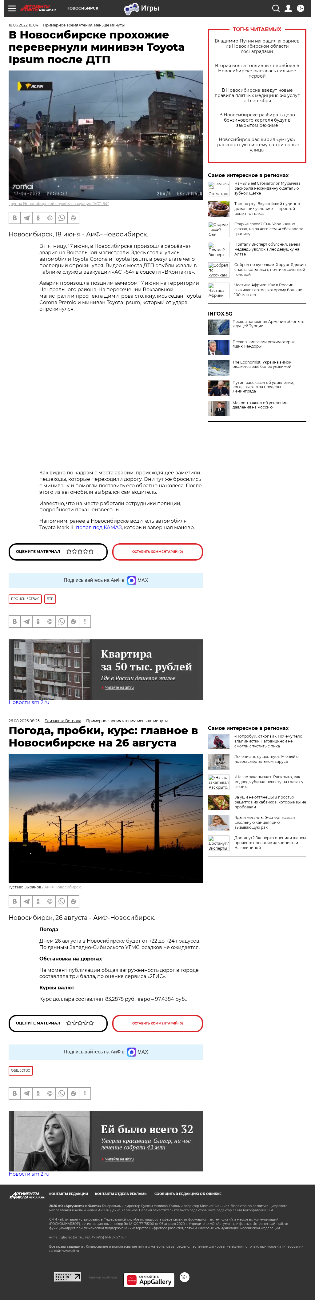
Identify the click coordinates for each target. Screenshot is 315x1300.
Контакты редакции (68, 1194)
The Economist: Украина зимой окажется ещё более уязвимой (262, 364)
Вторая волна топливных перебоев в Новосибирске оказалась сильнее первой (257, 71)
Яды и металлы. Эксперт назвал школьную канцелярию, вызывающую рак (264, 822)
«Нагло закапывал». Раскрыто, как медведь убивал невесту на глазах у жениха (268, 782)
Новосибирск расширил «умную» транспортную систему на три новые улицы (257, 145)
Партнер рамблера (102, 1277)
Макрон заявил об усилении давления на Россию (260, 405)
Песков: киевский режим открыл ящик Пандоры (264, 344)
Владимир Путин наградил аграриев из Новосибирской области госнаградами (257, 46)
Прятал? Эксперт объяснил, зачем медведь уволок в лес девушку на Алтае (267, 249)
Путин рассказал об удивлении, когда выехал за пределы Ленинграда (263, 386)
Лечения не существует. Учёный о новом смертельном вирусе (266, 759)
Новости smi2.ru (29, 702)
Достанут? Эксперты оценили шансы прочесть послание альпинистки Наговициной (270, 842)
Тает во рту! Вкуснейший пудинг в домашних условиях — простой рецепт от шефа (267, 208)
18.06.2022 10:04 (23, 25)
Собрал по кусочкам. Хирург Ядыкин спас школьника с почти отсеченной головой (270, 269)
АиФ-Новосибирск (62, 887)
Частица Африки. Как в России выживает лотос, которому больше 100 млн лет (268, 290)
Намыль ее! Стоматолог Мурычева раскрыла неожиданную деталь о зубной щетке (267, 188)
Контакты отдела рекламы (121, 1194)
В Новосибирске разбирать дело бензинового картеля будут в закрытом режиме (257, 120)
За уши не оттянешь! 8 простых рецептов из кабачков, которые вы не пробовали (270, 802)
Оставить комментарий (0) (157, 552)
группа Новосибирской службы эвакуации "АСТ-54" (59, 203)
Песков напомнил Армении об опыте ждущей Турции (268, 324)
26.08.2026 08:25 (24, 720)
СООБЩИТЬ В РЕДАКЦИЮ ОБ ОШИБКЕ (187, 1194)
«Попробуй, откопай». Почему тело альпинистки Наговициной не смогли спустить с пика (268, 741)
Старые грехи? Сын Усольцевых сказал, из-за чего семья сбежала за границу (268, 229)
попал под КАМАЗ (99, 527)
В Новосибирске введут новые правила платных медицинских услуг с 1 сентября (257, 95)
